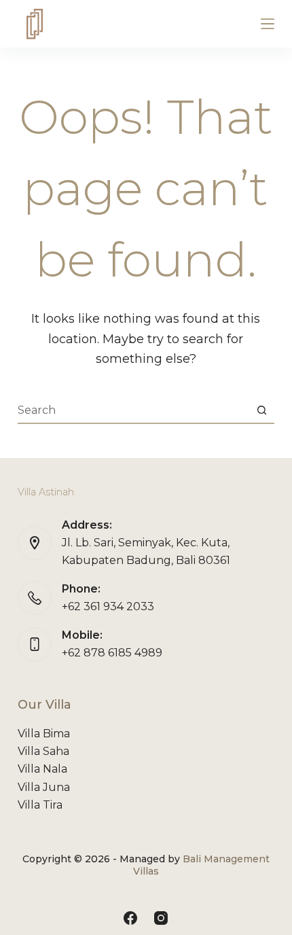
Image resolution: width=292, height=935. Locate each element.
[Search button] (261, 410)
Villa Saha (43, 751)
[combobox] (133, 409)
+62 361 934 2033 (108, 606)
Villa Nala (42, 768)
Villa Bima (44, 733)
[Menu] (267, 24)
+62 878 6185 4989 (112, 652)
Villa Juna (44, 787)
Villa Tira (40, 804)
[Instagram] (161, 918)
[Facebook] (130, 918)
